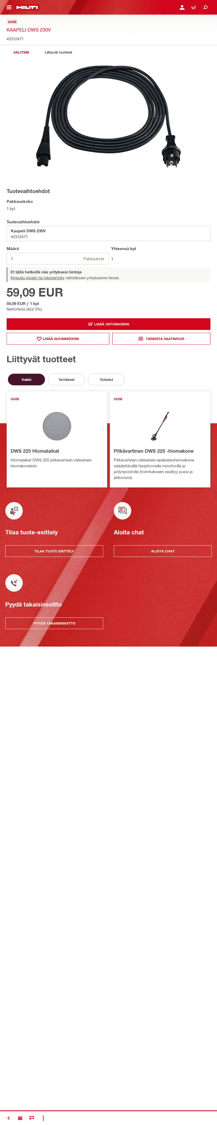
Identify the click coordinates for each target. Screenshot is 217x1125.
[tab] (21, 52)
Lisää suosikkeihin (61, 339)
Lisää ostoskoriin (111, 324)
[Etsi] (205, 7)
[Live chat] (32, 1118)
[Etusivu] (27, 7)
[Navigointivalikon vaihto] (9, 7)
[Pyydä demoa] (20, 1118)
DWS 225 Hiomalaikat (35, 451)
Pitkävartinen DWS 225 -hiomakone (153, 451)
